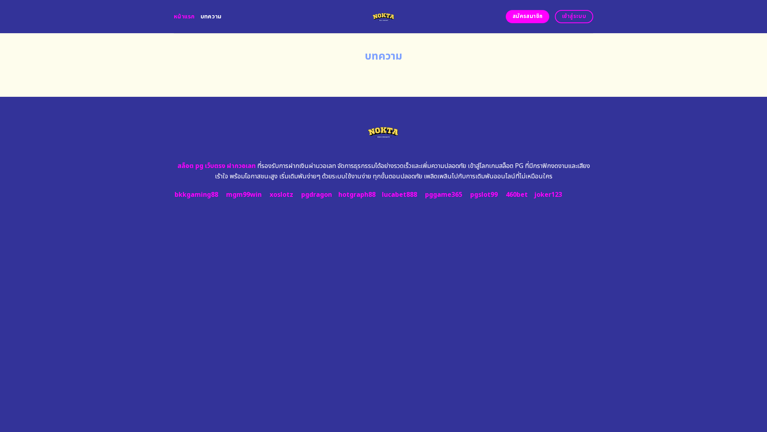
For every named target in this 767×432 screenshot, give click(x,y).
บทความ (211, 16)
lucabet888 (399, 195)
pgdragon (316, 195)
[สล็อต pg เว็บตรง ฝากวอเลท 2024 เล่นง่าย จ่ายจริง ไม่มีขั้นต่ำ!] (384, 16)
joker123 (548, 195)
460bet (517, 195)
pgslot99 (484, 195)
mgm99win (244, 195)
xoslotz (281, 195)
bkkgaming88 (196, 195)
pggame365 (443, 195)
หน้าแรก (184, 16)
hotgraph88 (357, 195)
